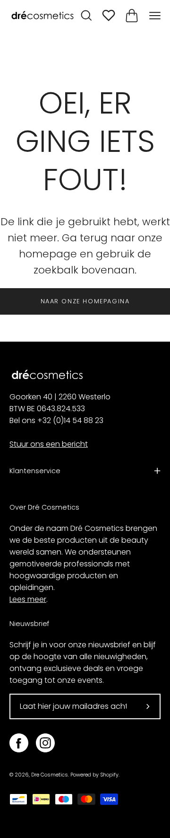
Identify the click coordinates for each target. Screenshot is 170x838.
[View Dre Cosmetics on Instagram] (45, 742)
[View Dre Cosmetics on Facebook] (18, 742)
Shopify (109, 774)
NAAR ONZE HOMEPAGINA (85, 301)
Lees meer (27, 599)
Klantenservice (34, 471)
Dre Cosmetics (49, 774)
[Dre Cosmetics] (42, 16)
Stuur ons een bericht (48, 444)
